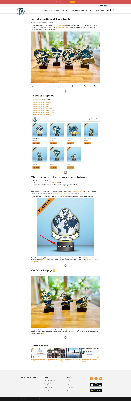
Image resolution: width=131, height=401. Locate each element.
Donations (70, 387)
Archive (84, 10)
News (51, 22)
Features (47, 22)
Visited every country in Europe (42, 102)
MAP (50, 10)
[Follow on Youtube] (102, 5)
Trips (72, 10)
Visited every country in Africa (41, 106)
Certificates (61, 25)
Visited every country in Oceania (42, 108)
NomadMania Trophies (62, 27)
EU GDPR (46, 391)
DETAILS (72, 2)
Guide (45, 10)
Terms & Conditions (49, 380)
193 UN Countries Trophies (90, 258)
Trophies (66, 330)
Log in (111, 5)
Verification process (76, 191)
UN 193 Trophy (62, 193)
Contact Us (107, 10)
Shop (98, 10)
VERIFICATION (56, 183)
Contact (69, 391)
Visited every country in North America (44, 110)
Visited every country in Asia (41, 104)
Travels (56, 10)
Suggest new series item (110, 10)
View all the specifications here (89, 87)
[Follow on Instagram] (98, 5)
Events (77, 10)
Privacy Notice (48, 384)
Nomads (64, 10)
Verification (44, 260)
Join (106, 5)
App (68, 384)
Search (113, 10)
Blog (43, 22)
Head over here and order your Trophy (53, 274)
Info (102, 10)
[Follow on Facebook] (100, 5)
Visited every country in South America (44, 112)
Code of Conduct (49, 387)
